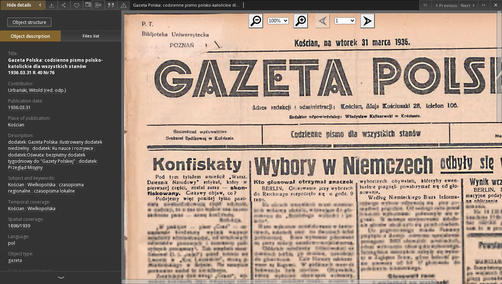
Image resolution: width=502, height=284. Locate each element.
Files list (91, 36)
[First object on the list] (425, 5)
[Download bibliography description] (98, 5)
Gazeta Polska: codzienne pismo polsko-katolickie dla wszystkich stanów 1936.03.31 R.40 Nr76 (55, 66)
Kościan (16, 125)
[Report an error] (123, 5)
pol (11, 243)
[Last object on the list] (484, 5)
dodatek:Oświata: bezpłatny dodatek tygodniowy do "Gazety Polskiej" (46, 158)
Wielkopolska (41, 184)
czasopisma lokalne (54, 191)
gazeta (15, 260)
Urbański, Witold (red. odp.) (37, 90)
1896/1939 (19, 226)
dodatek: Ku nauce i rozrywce (62, 148)
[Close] (496, 5)
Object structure (29, 22)
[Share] (64, 5)
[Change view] (87, 5)
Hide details (19, 5)
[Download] (51, 5)
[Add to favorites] (77, 5)
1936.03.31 (19, 107)
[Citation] (111, 5)
